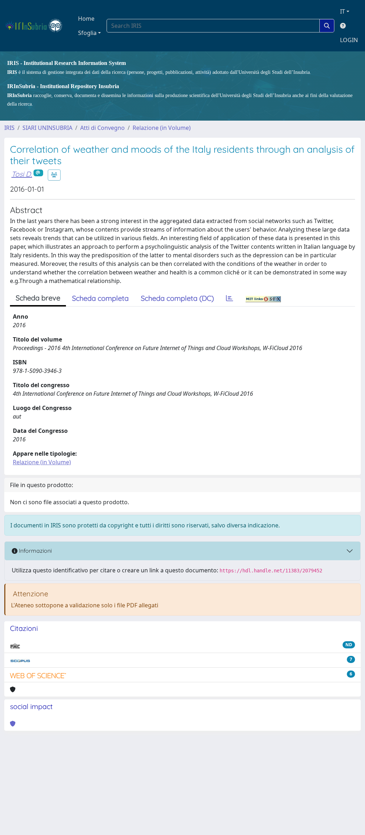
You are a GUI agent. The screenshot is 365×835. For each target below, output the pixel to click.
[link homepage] (37, 25)
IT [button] (342, 11)
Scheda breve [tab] (38, 297)
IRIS (9, 128)
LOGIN (349, 40)
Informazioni (34, 550)
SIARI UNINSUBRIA (47, 128)
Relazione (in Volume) (162, 128)
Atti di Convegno (102, 128)
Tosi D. (21, 173)
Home (86, 18)
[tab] (229, 298)
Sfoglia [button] (87, 33)
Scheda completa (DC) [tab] (177, 298)
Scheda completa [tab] (100, 298)
